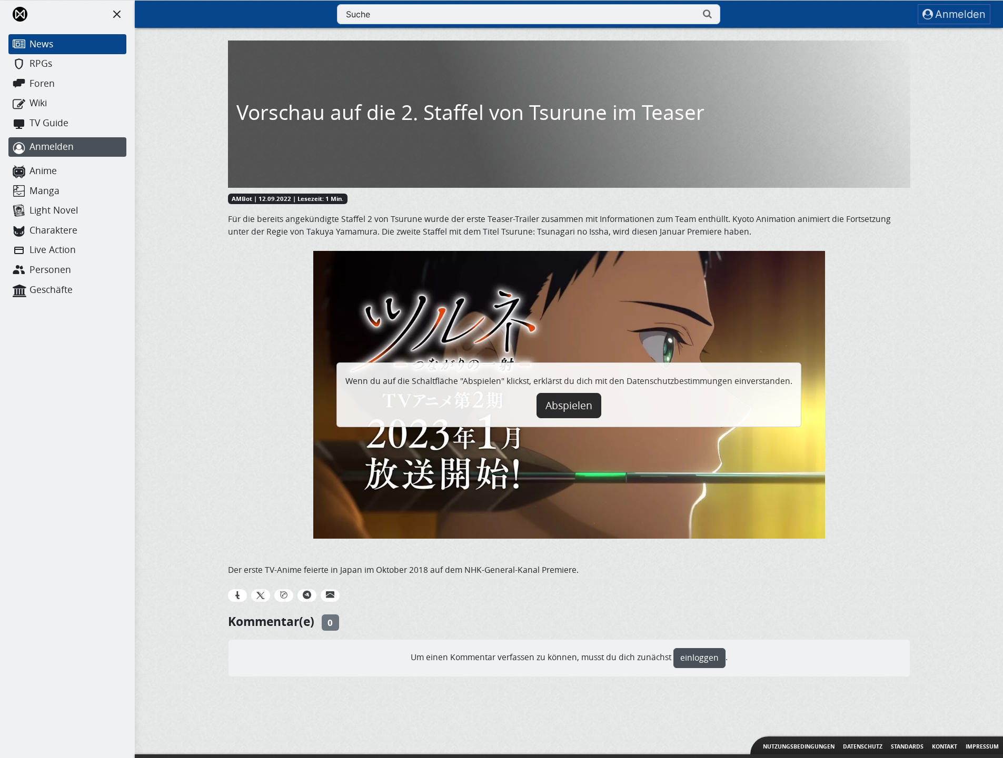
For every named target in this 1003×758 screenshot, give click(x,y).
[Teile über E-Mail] (330, 595)
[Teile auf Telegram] (306, 595)
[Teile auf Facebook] (237, 595)
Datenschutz (862, 746)
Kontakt (944, 746)
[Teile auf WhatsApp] (283, 595)
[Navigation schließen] (116, 14)
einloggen (699, 657)
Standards (907, 746)
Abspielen (568, 405)
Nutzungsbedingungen (799, 746)
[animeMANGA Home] (20, 14)
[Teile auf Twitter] (260, 595)
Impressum (982, 746)
